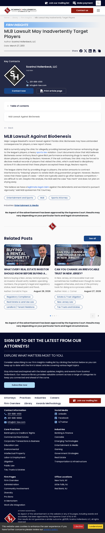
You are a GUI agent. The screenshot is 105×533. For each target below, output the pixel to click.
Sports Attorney (59, 197)
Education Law (11, 445)
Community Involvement (16, 488)
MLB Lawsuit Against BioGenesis (24, 116)
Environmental (11, 449)
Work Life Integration (14, 504)
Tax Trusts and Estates (68, 307)
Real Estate (60, 457)
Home (6, 17)
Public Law (9, 465)
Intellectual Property (14, 453)
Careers (54, 397)
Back (10, 127)
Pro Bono (8, 496)
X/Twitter (63, 422)
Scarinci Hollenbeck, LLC (24, 41)
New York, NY (61, 480)
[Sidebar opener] (98, 10)
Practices (25, 397)
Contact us (82, 10)
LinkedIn (62, 413)
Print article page (53, 90)
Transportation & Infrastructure (71, 461)
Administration (11, 484)
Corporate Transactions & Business (22, 441)
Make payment (85, 3)
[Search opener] (98, 3)
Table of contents (19, 105)
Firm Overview (12, 403)
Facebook (63, 417)
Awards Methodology (48, 403)
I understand (95, 526)
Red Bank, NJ (61, 488)
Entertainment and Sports (20, 197)
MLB (42, 197)
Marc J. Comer (69, 291)
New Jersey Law (65, 301)
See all (92, 238)
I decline (78, 526)
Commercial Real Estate (16, 437)
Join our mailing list (59, 3)
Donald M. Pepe (19, 291)
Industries (40, 397)
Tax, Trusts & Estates (14, 469)
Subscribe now (19, 385)
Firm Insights (26, 17)
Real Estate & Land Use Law (20, 301)
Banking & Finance (64, 432)
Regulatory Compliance (18, 296)
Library (15, 17)
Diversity (8, 492)
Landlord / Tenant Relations (20, 307)
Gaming (58, 449)
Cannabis (59, 437)
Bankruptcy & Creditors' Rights (19, 432)
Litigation (8, 461)
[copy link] (99, 50)
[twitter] (85, 50)
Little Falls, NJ (61, 484)
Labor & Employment (14, 457)
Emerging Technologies (66, 441)
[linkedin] (90, 50)
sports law (41, 152)
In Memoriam (10, 500)
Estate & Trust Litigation (69, 296)
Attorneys (10, 397)
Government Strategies (66, 453)
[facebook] (80, 50)
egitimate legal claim (38, 187)
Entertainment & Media (26, 205)
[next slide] (98, 315)
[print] (94, 50)
